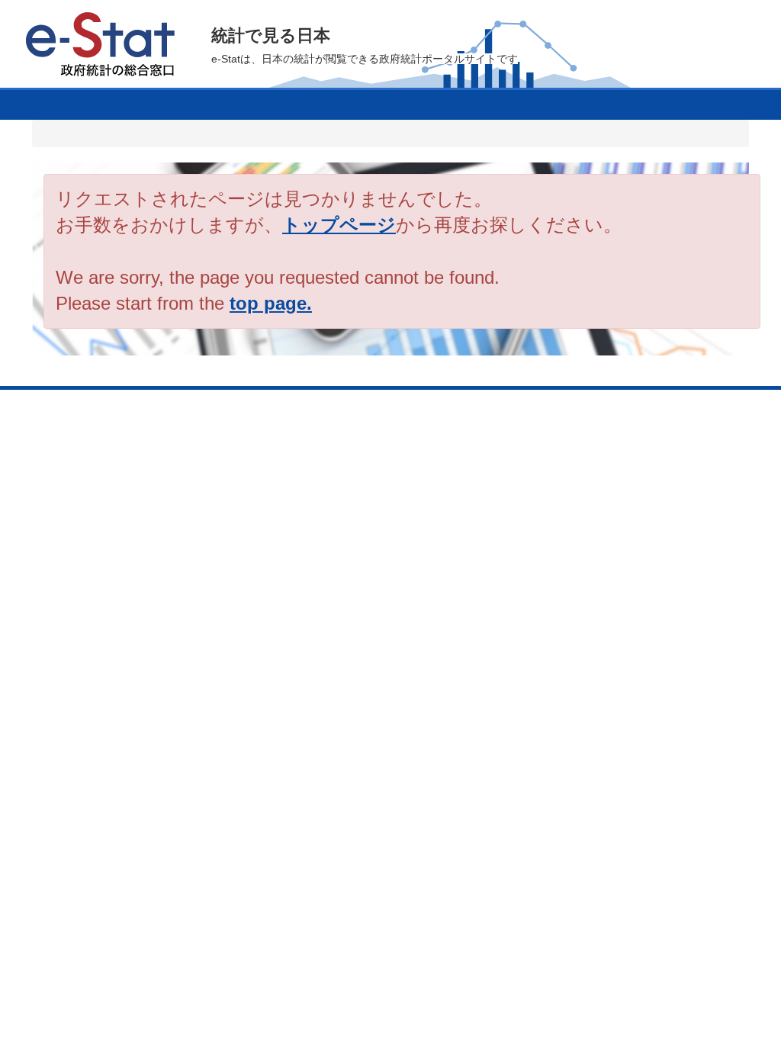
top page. (271, 303)
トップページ (339, 224)
